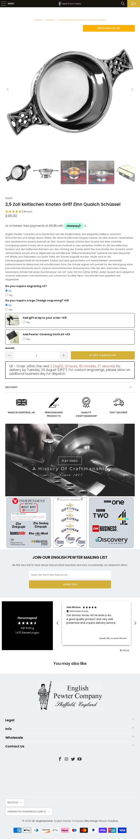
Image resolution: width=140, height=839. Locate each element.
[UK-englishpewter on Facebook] (60, 759)
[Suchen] (122, 3)
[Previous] (8, 89)
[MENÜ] (2, 3)
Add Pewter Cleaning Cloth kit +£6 (46, 334)
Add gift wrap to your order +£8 (45, 318)
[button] (70, 211)
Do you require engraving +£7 (26, 286)
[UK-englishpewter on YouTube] (79, 759)
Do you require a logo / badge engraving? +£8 (37, 300)
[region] (96, 623)
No (10, 290)
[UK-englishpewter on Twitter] (73, 759)
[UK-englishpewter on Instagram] (66, 759)
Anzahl (9, 348)
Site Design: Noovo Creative (101, 821)
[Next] (132, 89)
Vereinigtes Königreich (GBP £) (26, 811)
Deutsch (12, 802)
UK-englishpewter (42, 821)
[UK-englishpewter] (70, 3)
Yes (11, 295)
